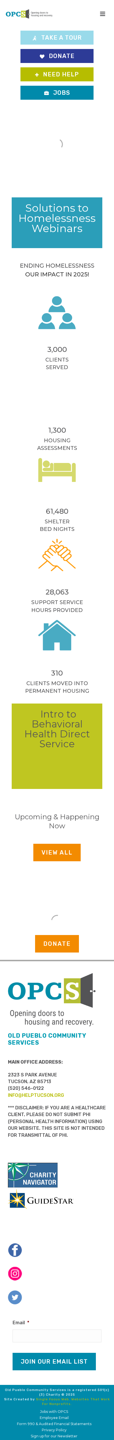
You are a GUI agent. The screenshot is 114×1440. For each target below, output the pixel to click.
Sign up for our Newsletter (54, 1436)
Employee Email (54, 1418)
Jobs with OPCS (54, 1411)
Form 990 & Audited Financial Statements (54, 1424)
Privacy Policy (54, 1430)
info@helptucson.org (36, 1095)
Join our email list (54, 1361)
